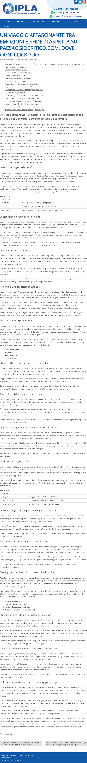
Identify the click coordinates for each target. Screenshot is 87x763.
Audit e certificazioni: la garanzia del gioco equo (22, 98)
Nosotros (7, 22)
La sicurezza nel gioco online (15, 93)
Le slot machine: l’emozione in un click (18, 73)
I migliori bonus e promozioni (15, 81)
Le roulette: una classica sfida (15, 75)
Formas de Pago (9, 26)
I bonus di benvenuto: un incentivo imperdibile (21, 84)
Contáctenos (55, 22)
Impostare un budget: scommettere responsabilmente (24, 107)
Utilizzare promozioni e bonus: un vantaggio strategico (25, 110)
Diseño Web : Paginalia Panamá (11, 760)
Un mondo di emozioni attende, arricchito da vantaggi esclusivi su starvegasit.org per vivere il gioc (66, 744)
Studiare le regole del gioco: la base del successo (22, 104)
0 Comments (34, 59)
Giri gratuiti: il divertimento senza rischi (19, 87)
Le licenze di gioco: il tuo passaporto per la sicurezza (24, 95)
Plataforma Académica (74, 22)
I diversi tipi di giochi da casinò (16, 70)
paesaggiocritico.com (20, 130)
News (11, 734)
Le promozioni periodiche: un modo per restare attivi (24, 90)
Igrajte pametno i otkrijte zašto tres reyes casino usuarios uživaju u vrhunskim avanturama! (20, 744)
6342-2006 (58, 12)
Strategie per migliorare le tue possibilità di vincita (23, 101)
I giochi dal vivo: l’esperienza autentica (18, 78)
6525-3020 (56, 16)
